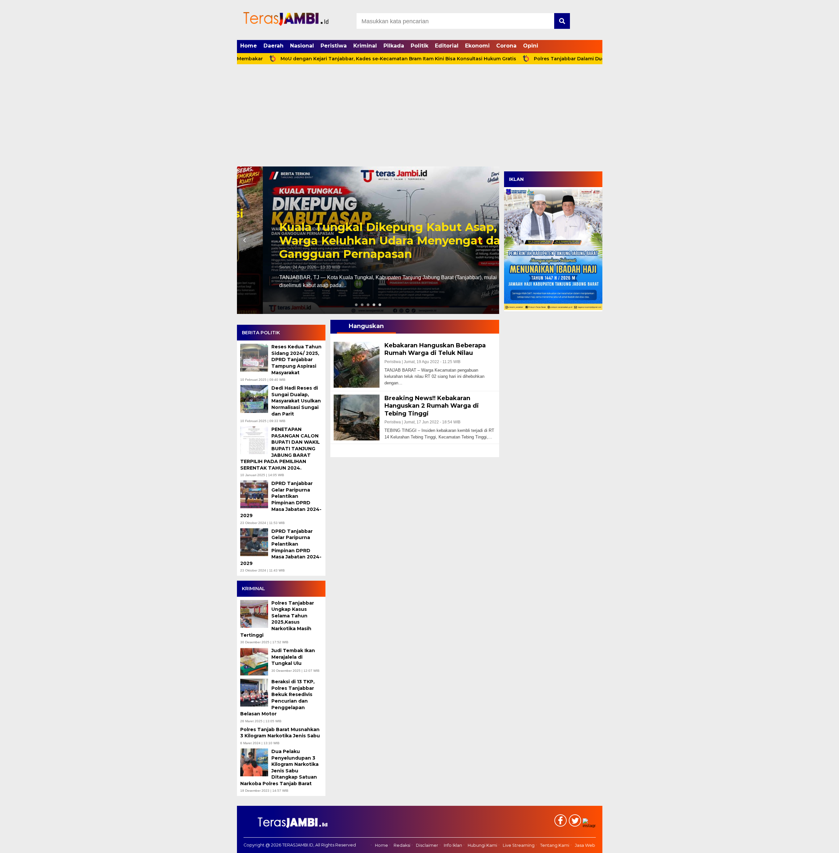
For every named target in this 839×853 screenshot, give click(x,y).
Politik (419, 46)
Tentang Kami (554, 845)
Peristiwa (334, 46)
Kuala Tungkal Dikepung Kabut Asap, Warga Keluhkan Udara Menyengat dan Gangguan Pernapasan (367, 241)
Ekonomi (477, 46)
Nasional (302, 46)
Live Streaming (519, 845)
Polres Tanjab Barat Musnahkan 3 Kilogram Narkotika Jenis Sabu (280, 733)
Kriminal (365, 46)
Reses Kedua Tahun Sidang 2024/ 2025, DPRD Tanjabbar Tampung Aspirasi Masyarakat (296, 359)
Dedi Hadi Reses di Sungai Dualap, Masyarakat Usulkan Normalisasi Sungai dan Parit (296, 401)
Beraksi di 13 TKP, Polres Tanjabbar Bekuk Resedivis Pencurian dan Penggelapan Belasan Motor (277, 698)
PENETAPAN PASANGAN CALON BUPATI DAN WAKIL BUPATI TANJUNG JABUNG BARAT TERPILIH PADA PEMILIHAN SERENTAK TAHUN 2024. (280, 448)
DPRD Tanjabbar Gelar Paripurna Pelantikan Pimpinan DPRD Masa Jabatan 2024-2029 (281, 499)
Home (248, 46)
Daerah (273, 46)
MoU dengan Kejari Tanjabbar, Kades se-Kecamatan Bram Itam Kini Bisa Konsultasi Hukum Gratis (362, 58)
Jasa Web (585, 845)
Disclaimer (427, 845)
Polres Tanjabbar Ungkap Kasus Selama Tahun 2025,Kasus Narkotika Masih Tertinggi (277, 619)
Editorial (447, 46)
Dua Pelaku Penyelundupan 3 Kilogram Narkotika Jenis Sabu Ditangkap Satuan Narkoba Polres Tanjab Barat (279, 767)
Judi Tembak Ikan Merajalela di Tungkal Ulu (293, 657)
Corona (506, 46)
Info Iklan (453, 845)
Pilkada (393, 46)
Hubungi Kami (482, 845)
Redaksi (402, 845)
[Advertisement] (419, 117)
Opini (530, 46)
